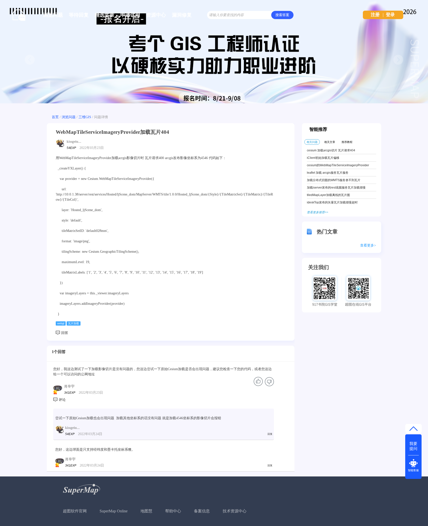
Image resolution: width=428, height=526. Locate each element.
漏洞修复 (182, 15)
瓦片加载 (73, 323)
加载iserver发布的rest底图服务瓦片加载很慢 (336, 187)
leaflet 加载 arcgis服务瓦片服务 (327, 172)
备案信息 (202, 511)
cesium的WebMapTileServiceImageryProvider (338, 165)
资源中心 (156, 15)
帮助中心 (173, 511)
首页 (55, 117)
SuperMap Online (114, 511)
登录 (390, 14)
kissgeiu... (74, 141)
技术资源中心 (234, 511)
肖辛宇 (69, 386)
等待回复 (79, 15)
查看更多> (368, 245)
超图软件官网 (75, 511)
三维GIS (85, 117)
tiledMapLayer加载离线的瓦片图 (328, 195)
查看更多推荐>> (317, 212)
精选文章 (104, 15)
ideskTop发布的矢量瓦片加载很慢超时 (332, 202)
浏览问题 (53, 15)
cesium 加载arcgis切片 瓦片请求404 (331, 150)
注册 (375, 14)
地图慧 (146, 511)
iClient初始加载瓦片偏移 (323, 158)
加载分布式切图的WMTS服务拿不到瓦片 (333, 180)
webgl (60, 323)
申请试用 (130, 15)
